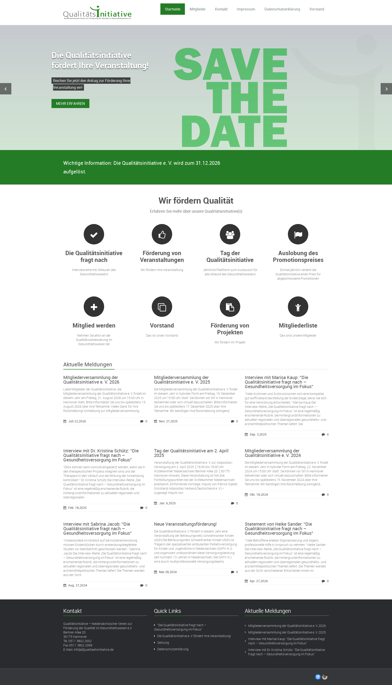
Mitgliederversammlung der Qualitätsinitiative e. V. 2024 (273, 453)
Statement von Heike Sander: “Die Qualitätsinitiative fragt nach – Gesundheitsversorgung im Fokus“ (279, 528)
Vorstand (316, 9)
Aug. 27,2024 (77, 585)
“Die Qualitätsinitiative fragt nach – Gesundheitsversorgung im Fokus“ (180, 627)
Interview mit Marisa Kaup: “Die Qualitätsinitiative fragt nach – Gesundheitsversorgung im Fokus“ (279, 381)
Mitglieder (198, 9)
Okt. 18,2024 (259, 494)
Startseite (172, 9)
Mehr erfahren (70, 103)
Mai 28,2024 (168, 572)
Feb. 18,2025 (77, 507)
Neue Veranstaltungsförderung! (185, 524)
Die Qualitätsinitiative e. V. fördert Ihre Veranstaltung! (194, 636)
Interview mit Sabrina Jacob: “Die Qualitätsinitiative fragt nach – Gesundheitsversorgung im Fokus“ (97, 528)
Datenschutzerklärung (282, 9)
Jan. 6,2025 (167, 503)
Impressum (246, 9)
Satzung (163, 642)
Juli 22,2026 (77, 421)
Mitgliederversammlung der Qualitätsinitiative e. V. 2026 (91, 379)
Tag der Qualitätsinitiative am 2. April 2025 (191, 453)
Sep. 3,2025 (258, 434)
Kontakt (221, 9)
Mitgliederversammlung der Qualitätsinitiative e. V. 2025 (182, 379)
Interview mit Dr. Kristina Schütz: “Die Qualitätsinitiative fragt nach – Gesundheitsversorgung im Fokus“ (101, 455)
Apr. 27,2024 (259, 581)
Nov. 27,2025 (168, 421)
